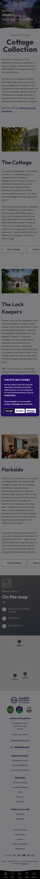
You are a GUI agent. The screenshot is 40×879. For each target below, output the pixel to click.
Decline (20, 411)
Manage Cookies (31, 411)
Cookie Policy (9, 395)
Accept (9, 411)
